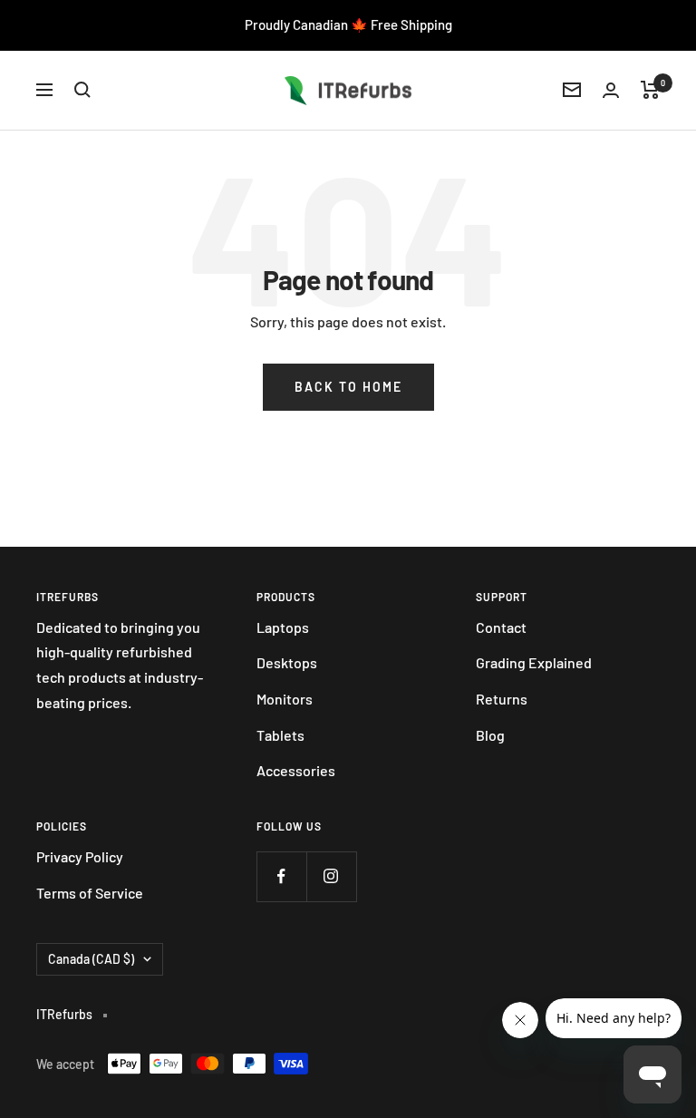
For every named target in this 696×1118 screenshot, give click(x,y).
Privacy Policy (79, 856)
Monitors (284, 698)
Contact (501, 627)
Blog (490, 735)
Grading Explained (534, 662)
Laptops (282, 627)
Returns (501, 698)
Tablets (280, 735)
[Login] (611, 90)
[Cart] (650, 90)
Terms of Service (89, 892)
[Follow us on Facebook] (281, 876)
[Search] (82, 90)
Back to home (348, 386)
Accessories (295, 770)
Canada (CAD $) (91, 959)
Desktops (286, 662)
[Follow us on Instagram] (331, 876)
